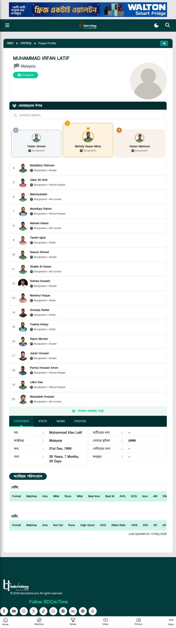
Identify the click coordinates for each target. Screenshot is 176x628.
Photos (80, 421)
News (61, 421)
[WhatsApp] (53, 611)
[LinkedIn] (73, 611)
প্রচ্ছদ (10, 43)
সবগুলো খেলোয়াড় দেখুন (91, 411)
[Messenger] (63, 611)
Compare (27, 75)
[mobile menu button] (7, 25)
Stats (42, 421)
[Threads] (93, 611)
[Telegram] (83, 611)
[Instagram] (24, 611)
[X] (34, 611)
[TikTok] (43, 611)
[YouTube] (14, 611)
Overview (21, 421)
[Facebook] (4, 611)
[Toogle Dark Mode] (156, 25)
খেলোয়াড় (25, 43)
